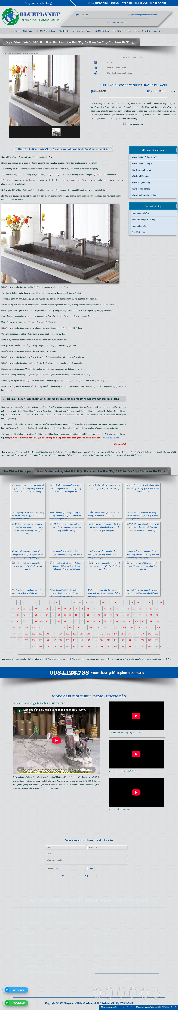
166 (115, 640)
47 (117, 609)
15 (86, 602)
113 (57, 627)
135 (54, 634)
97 (105, 621)
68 (88, 615)
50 (134, 609)
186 (101, 646)
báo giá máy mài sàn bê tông (142, 452)
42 (88, 609)
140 (88, 634)
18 (103, 602)
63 (59, 615)
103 (143, 621)
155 (40, 640)
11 (63, 602)
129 (13, 634)
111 (46, 627)
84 (30, 621)
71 (105, 615)
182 (74, 646)
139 (81, 634)
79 (151, 615)
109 (33, 627)
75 (128, 615)
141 (95, 634)
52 (146, 609)
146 (129, 634)
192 (142, 646)
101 (129, 621)
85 (36, 621)
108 (26, 627)
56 (18, 615)
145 (122, 634)
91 (70, 621)
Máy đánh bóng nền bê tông (60, 455)
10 (57, 602)
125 (138, 627)
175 (26, 646)
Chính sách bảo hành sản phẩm (113, 924)
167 (122, 640)
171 (149, 640)
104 (150, 621)
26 (149, 602)
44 (99, 609)
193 (149, 646)
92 (76, 621)
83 (24, 621)
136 (60, 634)
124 (131, 627)
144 (115, 634)
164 (101, 640)
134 (47, 634)
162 (88, 640)
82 (18, 621)
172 (156, 640)
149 (149, 634)
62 (53, 615)
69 (94, 615)
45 (105, 609)
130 (20, 634)
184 (88, 646)
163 (95, 640)
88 (53, 621)
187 (108, 646)
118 (90, 627)
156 (47, 640)
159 (67, 640)
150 (156, 634)
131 (26, 634)
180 (60, 646)
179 (54, 646)
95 (94, 621)
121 (110, 627)
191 (135, 646)
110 (40, 627)
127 (151, 627)
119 (97, 627)
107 (20, 627)
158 (60, 640)
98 (111, 621)
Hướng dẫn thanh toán (109, 958)
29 (12, 609)
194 (156, 646)
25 (143, 602)
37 (59, 609)
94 (88, 621)
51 (140, 609)
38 (65, 609)
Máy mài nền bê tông (38, 3)
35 (47, 609)
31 (24, 609)
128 (158, 627)
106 (13, 627)
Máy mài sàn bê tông (69, 174)
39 (70, 609)
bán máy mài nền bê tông (104, 452)
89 (59, 621)
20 (115, 602)
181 (67, 646)
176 (33, 646)
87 (47, 621)
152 (20, 640)
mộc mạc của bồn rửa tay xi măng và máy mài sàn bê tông (120, 455)
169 (135, 640)
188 (115, 646)
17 (97, 602)
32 (30, 609)
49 (128, 609)
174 (20, 646)
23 (132, 602)
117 (83, 627)
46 (111, 609)
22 (126, 602)
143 (108, 634)
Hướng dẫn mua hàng (109, 967)
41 (82, 609)
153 (26, 640)
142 (101, 634)
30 (18, 609)
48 (122, 609)
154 (33, 640)
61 (47, 615)
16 (91, 602)
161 (81, 640)
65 (70, 615)
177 (40, 646)
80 (157, 615)
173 (13, 646)
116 (77, 627)
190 (129, 646)
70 (99, 615)
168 (129, 640)
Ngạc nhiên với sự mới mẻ (84, 455)
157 (54, 640)
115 (70, 627)
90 (65, 621)
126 (145, 627)
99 (117, 621)
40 (76, 609)
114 (63, 627)
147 (135, 634)
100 (123, 621)
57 (24, 615)
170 (142, 640)
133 (40, 634)
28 (161, 602)
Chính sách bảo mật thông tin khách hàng (118, 950)
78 (146, 615)
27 (155, 602)
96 (99, 621)
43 (94, 609)
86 (41, 621)
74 (122, 615)
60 (41, 615)
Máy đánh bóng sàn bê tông (36, 455)
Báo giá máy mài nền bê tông (52, 452)
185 (95, 646)
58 (30, 615)
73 (117, 615)
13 (74, 602)
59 (36, 615)
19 (109, 602)
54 (157, 609)
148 (142, 634)
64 (65, 615)
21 (120, 602)
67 (82, 615)
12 (68, 602)
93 (82, 621)
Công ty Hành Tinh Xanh (26, 452)
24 (138, 602)
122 (117, 627)
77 (140, 615)
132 (33, 634)
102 (136, 621)
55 (12, 615)
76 (134, 615)
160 (74, 640)
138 (74, 634)
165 (108, 640)
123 (124, 627)
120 (104, 627)
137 (67, 634)
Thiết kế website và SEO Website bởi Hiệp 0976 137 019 (104, 1003)
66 (76, 615)
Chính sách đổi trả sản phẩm (112, 933)
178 (47, 646)
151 (13, 640)
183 (81, 646)
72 (111, 615)
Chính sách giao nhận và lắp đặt (114, 941)
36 (53, 609)
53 (151, 609)
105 (157, 621)
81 (12, 621)
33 (36, 609)
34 (41, 609)
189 (122, 646)
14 (80, 602)
